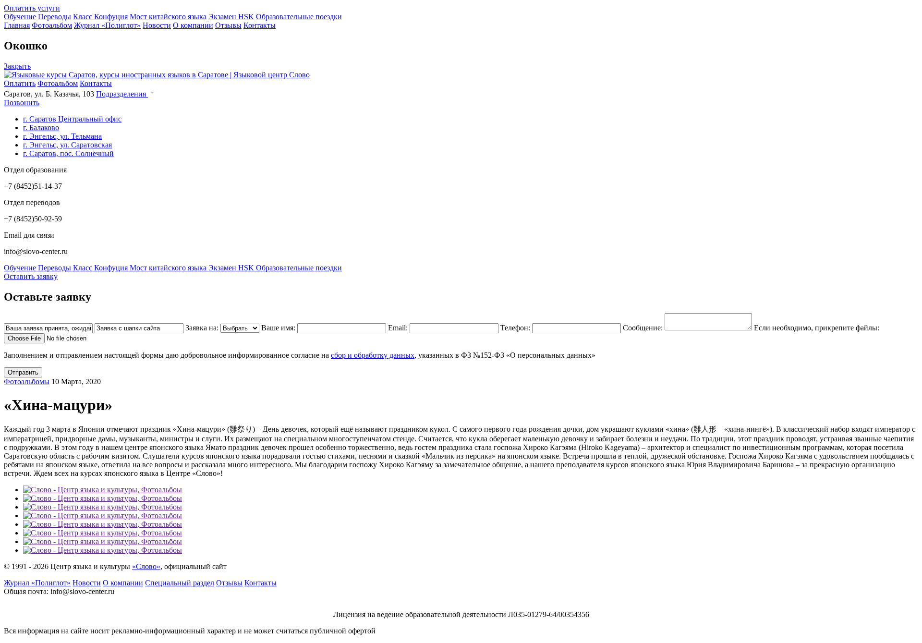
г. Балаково (41, 127)
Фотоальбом (52, 25)
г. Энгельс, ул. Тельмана (62, 136)
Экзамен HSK (231, 16)
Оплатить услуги (32, 8)
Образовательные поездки (299, 16)
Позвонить (21, 102)
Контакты (259, 25)
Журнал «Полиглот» (107, 25)
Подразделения (122, 94)
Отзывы (228, 25)
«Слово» (146, 566)
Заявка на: (202, 328)
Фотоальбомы (26, 381)
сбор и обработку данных (372, 355)
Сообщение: (644, 328)
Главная (17, 25)
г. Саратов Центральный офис (72, 119)
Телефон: (516, 328)
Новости (157, 25)
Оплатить (20, 83)
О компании (193, 25)
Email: (399, 328)
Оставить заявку (31, 276)
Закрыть (17, 66)
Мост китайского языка (168, 16)
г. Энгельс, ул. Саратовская (67, 145)
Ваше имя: (279, 328)
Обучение (20, 16)
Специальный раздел (179, 583)
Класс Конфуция (100, 16)
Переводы (54, 16)
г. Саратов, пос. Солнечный (68, 153)
